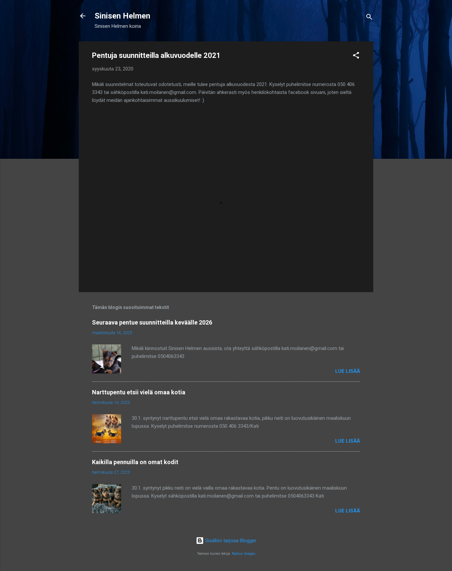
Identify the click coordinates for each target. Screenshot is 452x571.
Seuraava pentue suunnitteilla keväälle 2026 (152, 322)
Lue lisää (347, 371)
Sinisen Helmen (122, 16)
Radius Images (243, 553)
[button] (356, 56)
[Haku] (369, 18)
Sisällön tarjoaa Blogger (230, 541)
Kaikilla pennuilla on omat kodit (135, 462)
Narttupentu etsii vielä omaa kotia (138, 392)
